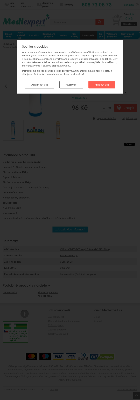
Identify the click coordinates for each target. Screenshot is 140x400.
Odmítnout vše (39, 84)
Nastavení (71, 84)
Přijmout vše (102, 84)
